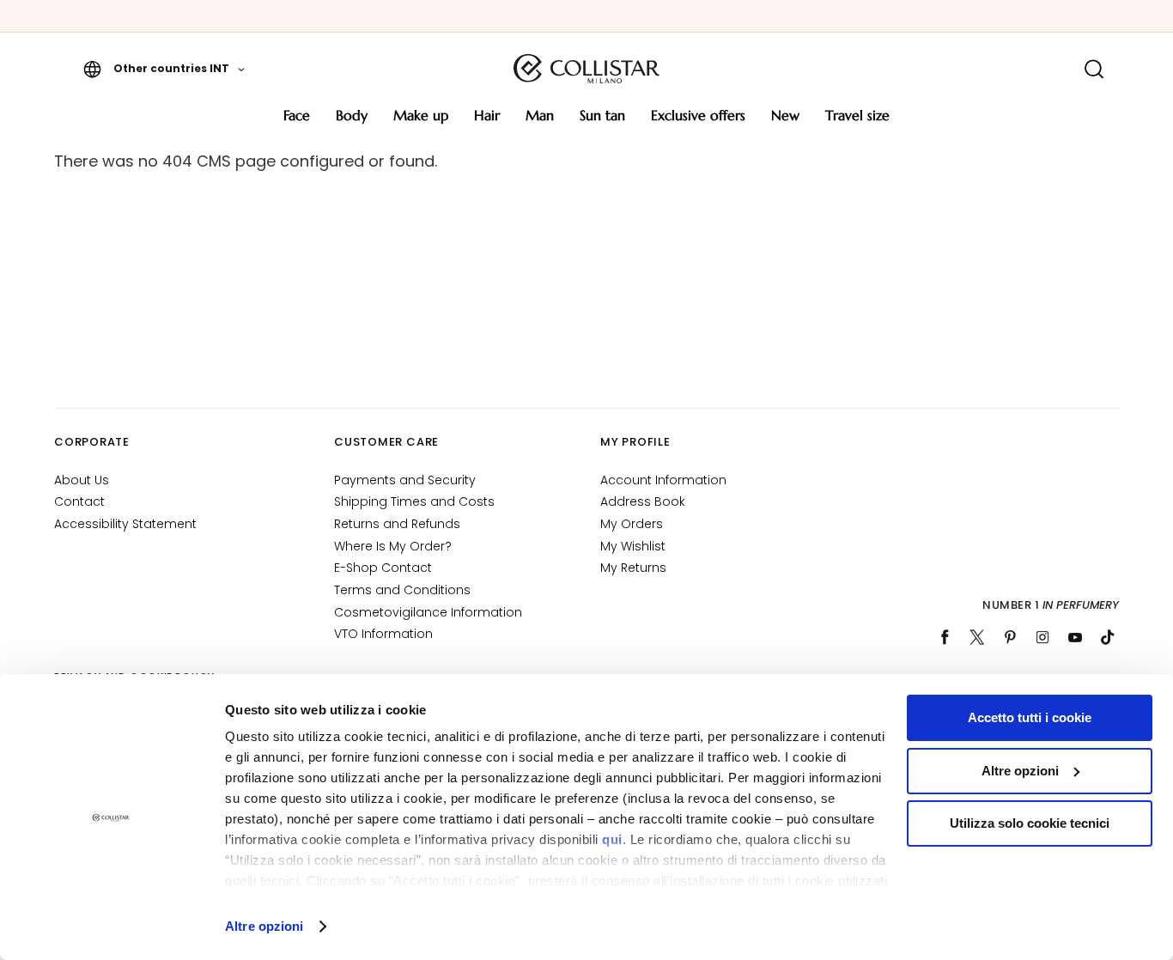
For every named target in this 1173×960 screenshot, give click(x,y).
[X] (977, 637)
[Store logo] (586, 68)
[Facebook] (944, 637)
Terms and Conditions (402, 589)
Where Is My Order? (393, 546)
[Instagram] (1042, 637)
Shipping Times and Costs (414, 501)
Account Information (663, 480)
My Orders (631, 523)
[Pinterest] (1010, 637)
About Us (81, 480)
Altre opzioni (264, 926)
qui (612, 839)
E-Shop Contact (383, 567)
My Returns (633, 567)
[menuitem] (296, 121)
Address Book (642, 501)
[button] (164, 69)
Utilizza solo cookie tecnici (1029, 823)
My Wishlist (633, 546)
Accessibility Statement (125, 523)
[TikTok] (1108, 637)
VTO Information (383, 633)
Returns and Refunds (397, 523)
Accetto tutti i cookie (1029, 717)
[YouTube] (1075, 637)
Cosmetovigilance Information (428, 612)
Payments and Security (405, 480)
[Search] (1093, 69)
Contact (79, 501)
